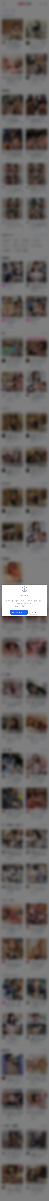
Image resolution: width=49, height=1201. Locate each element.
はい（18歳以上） (18, 612)
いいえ (34, 612)
